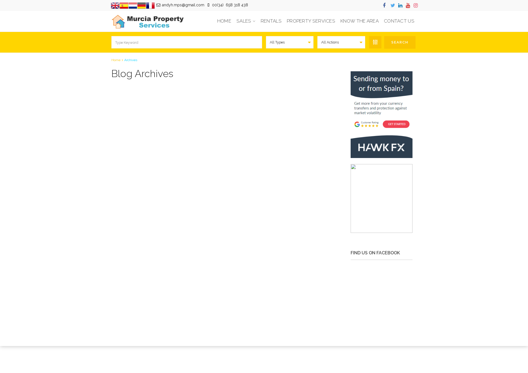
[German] (141, 5)
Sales (244, 20)
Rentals (271, 20)
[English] (115, 5)
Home (224, 20)
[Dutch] (132, 5)
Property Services (311, 20)
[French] (150, 5)
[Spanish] (124, 5)
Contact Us (399, 20)
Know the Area (359, 20)
